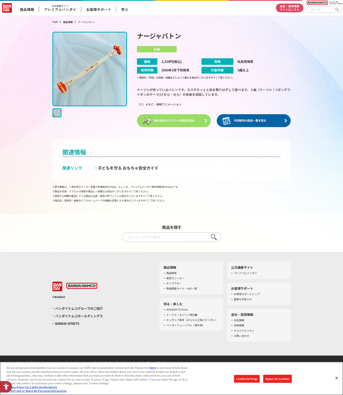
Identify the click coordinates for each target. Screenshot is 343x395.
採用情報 (239, 325)
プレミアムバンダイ (245, 273)
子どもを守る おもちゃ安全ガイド (128, 168)
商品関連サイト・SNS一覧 (181, 288)
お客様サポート (98, 9)
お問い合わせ (241, 336)
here (153, 368)
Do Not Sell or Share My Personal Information (36, 391)
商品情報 (68, 22)
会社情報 (239, 320)
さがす (339, 9)
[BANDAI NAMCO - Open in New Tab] (81, 286)
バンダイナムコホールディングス (79, 316)
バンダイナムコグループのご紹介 (79, 308)
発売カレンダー (175, 278)
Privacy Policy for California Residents (31, 387)
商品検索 (171, 273)
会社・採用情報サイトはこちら (289, 8)
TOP (55, 22)
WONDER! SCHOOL (177, 309)
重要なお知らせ (243, 299)
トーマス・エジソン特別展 (181, 315)
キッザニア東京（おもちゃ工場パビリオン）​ (192, 320)
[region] (171, 378)
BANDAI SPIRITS (67, 323)
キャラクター (174, 283)
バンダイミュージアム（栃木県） (185, 325)
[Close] (336, 378)
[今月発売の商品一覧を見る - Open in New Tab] (254, 120)
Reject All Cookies (277, 379)
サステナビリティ (244, 331)
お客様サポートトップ (247, 294)
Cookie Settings (247, 379)
